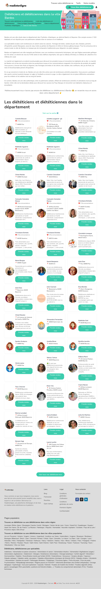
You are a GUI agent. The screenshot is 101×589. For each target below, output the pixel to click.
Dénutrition (90, 554)
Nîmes (67, 541)
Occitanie (79, 527)
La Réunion (32, 527)
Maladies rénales (82, 558)
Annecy (32, 536)
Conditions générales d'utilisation (63, 495)
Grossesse (66, 556)
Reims (7, 543)
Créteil (45, 538)
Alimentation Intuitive (61, 552)
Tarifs (78, 3)
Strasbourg (62, 543)
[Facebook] (77, 499)
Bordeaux (88, 536)
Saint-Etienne (44, 543)
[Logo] (16, 5)
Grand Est (73, 525)
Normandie (56, 527)
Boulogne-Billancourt (11, 538)
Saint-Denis (34, 543)
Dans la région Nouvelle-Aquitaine (30, 23)
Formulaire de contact (82, 493)
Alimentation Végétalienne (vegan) (82, 552)
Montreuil (29, 541)
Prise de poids (85, 560)
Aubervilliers (64, 536)
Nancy (44, 541)
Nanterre (50, 541)
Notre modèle (89, 3)
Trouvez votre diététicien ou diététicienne (19, 21)
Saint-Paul (53, 543)
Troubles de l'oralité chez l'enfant (63, 565)
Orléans (73, 541)
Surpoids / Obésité (43, 565)
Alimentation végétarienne (13, 554)
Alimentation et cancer (45, 552)
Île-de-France (22, 527)
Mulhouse (37, 541)
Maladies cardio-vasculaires (27, 558)
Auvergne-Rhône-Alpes (12, 525)
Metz (13, 541)
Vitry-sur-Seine (19, 545)
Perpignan (85, 541)
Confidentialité (64, 511)
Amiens (20, 536)
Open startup (48, 504)
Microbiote (92, 558)
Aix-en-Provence (10, 536)
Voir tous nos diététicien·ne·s (50, 474)
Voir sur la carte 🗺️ (51, 113)
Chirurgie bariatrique (66, 554)
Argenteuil (40, 536)
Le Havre (65, 538)
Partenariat (47, 497)
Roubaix (20, 543)
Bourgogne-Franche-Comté (31, 525)
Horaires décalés (77, 556)
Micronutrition (9, 560)
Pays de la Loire (89, 527)
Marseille (7, 541)
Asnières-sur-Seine (52, 536)
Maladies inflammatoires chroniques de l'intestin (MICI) (56, 558)
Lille (78, 538)
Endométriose (56, 556)
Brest (22, 538)
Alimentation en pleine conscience (24, 552)
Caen (27, 538)
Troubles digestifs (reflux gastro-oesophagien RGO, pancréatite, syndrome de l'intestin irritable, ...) (48, 566)
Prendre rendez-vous (23, 139)
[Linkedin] (86, 499)
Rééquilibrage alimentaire (25, 563)
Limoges (84, 538)
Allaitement (28, 554)
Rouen (26, 543)
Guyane (90, 525)
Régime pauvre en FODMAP (45, 563)
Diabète (18, 556)
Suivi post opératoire (29, 565)
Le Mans (72, 538)
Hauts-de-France (10, 527)
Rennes (13, 543)
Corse (67, 525)
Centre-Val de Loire (56, 525)
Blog (45, 493)
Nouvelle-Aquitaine (68, 527)
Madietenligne (42, 583)
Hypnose (87, 556)
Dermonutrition (9, 556)
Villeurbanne (8, 545)
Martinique (40, 527)
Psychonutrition (9, 563)
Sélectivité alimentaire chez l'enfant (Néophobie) (72, 563)
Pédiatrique (50, 560)
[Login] (96, 7)
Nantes (57, 541)
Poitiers (93, 541)
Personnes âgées (62, 560)
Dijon (51, 538)
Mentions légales (66, 507)
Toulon (69, 543)
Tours (90, 543)
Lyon (89, 538)
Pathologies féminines (37, 560)
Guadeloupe (82, 525)
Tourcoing (84, 543)
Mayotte (48, 527)
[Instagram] (81, 499)
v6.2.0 (77, 583)
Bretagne (45, 525)
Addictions (8, 552)
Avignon (72, 536)
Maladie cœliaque (10, 558)
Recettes (47, 500)
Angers (26, 536)
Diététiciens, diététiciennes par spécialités (22, 548)
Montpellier (21, 541)
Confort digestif (79, 554)
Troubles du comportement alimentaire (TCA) (70, 567)
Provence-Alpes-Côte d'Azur (14, 530)
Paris (79, 541)
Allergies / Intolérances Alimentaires (45, 554)
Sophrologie (16, 565)
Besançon (80, 536)
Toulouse (76, 543)
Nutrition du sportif (22, 560)
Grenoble (57, 538)
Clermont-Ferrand (36, 538)
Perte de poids (74, 560)
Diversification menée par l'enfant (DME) (37, 556)
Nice (62, 541)
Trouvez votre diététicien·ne (62, 3)
